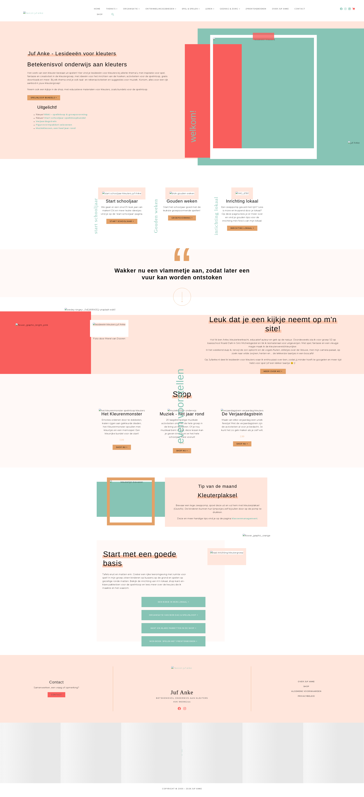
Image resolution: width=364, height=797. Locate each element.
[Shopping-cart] (354, 9)
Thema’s (111, 9)
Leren (208, 9)
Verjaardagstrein (46, 121)
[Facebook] (341, 9)
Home (97, 9)
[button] (112, 14)
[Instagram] (345, 9)
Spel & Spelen (190, 9)
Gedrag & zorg (229, 9)
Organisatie (130, 9)
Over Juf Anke (280, 9)
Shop (100, 14)
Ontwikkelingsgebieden (159, 9)
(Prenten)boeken (256, 9)
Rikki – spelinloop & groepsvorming (65, 114)
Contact (299, 9)
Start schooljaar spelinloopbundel (65, 118)
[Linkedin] (350, 9)
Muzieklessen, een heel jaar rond (56, 128)
